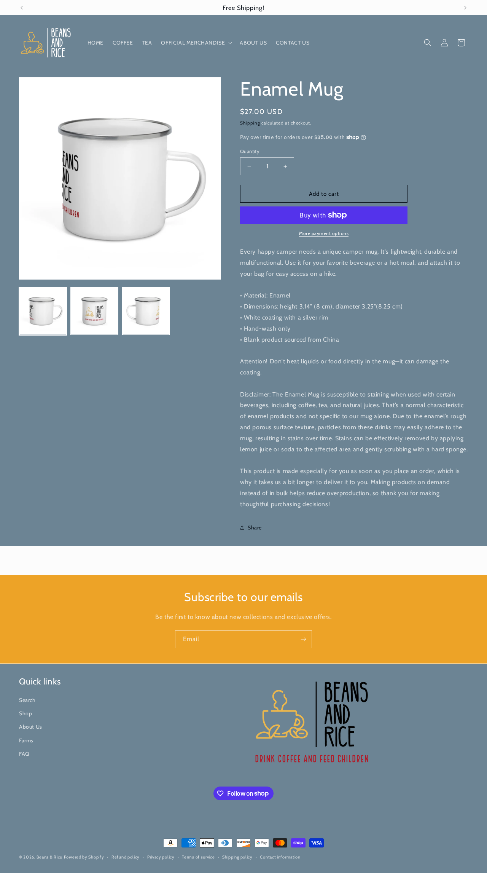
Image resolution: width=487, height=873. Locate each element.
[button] (195, 43)
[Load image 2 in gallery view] (94, 311)
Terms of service (198, 856)
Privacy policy (161, 856)
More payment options (324, 233)
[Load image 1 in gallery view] (43, 311)
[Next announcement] (465, 7)
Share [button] (255, 527)
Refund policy (125, 856)
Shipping (250, 123)
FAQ (24, 753)
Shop (25, 713)
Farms (26, 740)
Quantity (249, 151)
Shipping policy (237, 856)
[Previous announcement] (21, 7)
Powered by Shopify (84, 857)
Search (27, 700)
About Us (30, 726)
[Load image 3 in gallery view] (146, 311)
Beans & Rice (49, 857)
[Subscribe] (303, 639)
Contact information (280, 856)
